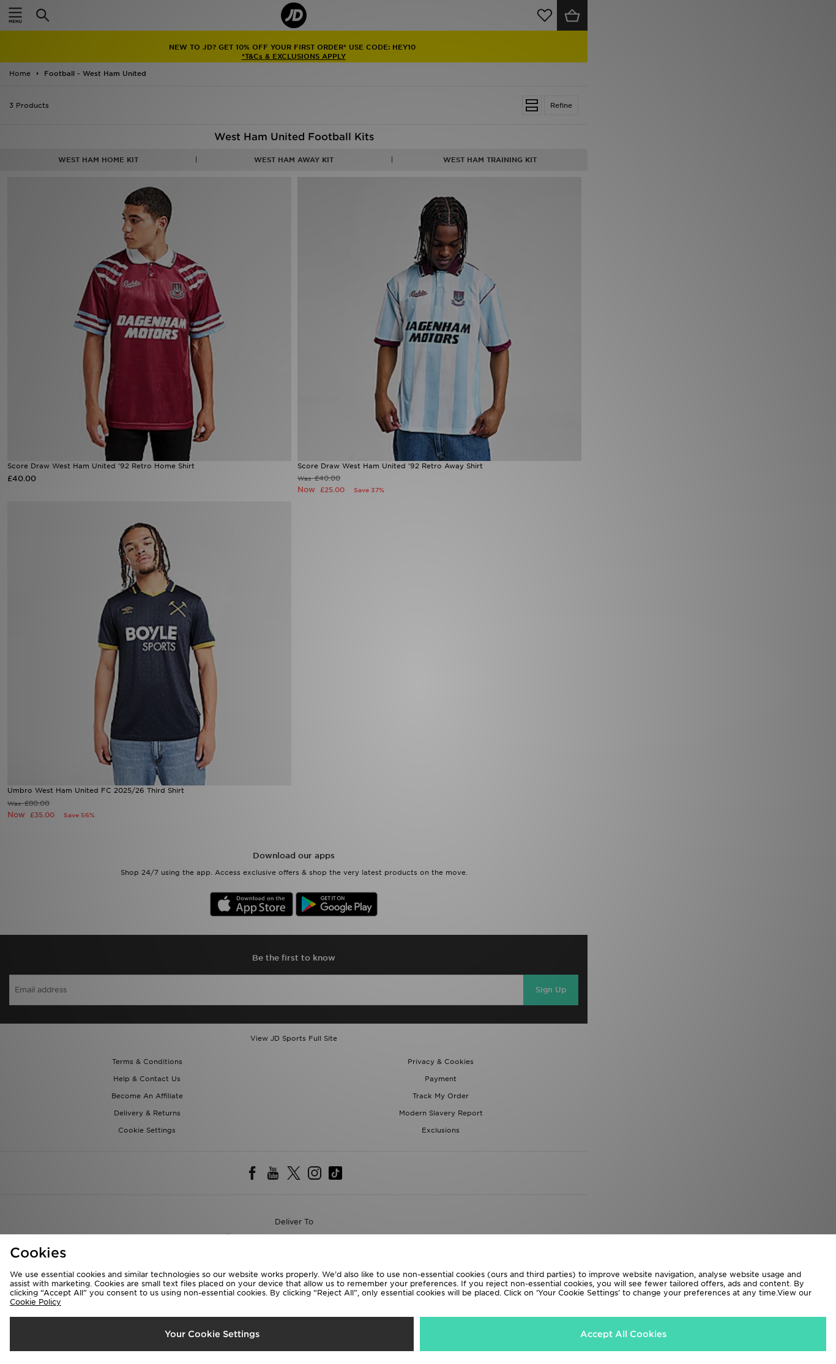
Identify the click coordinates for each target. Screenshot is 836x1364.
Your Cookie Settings (212, 1334)
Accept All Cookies (623, 1334)
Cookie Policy (35, 1301)
